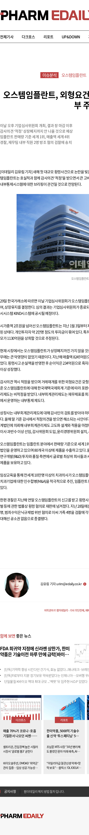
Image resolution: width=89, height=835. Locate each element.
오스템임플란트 (73, 75)
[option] (56, 788)
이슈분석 (49, 75)
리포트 (48, 37)
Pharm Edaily (22, 816)
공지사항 (10, 791)
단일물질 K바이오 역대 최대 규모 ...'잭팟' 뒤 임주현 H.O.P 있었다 (45, 681)
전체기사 (6, 37)
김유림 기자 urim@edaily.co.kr (61, 583)
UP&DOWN (71, 37)
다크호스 (28, 37)
